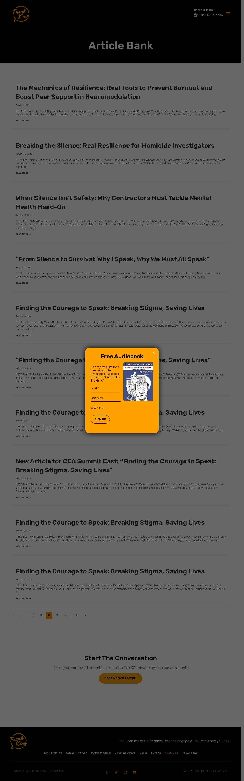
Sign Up (100, 419)
